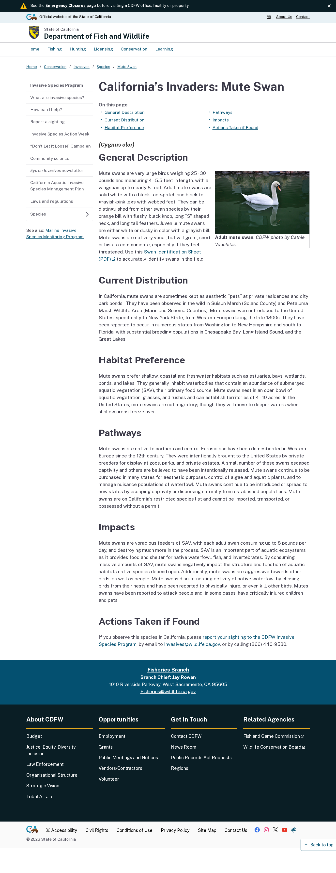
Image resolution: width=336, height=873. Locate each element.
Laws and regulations (51, 201)
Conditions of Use (135, 830)
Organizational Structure (51, 775)
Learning (164, 49)
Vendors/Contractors (120, 768)
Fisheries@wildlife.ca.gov (168, 691)
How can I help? (46, 109)
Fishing (54, 49)
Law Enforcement (45, 764)
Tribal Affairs (39, 796)
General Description (125, 112)
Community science (49, 158)
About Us (284, 17)
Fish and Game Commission (276, 736)
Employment (112, 736)
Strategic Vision (42, 785)
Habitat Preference (124, 127)
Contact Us (236, 830)
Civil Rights (97, 830)
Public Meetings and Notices (128, 757)
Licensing (103, 49)
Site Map (207, 830)
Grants (106, 747)
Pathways (222, 112)
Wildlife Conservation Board (276, 747)
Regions (179, 768)
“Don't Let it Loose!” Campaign (60, 146)
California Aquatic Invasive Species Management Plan (57, 185)
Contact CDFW (186, 736)
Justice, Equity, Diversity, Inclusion (51, 750)
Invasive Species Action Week (59, 134)
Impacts (221, 120)
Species (38, 214)
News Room (183, 747)
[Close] (329, 5)
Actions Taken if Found (235, 127)
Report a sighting (47, 121)
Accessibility (63, 830)
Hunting (78, 49)
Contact (303, 17)
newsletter (56, 170)
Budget (34, 736)
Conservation (134, 49)
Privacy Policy (175, 830)
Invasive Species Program (56, 85)
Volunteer (109, 779)
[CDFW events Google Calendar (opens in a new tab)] (269, 17)
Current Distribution (124, 120)
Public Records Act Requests (201, 757)
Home (33, 49)
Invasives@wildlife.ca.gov (192, 644)
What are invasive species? (57, 97)
